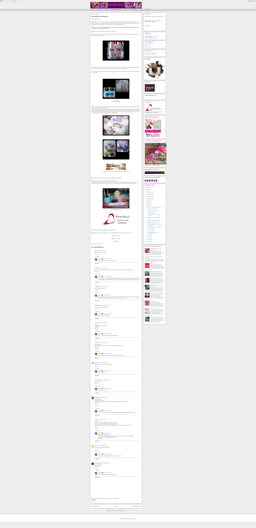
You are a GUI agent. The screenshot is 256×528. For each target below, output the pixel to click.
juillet (148, 201)
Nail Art (105, 9)
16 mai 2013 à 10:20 (107, 333)
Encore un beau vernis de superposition (152, 233)
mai (148, 205)
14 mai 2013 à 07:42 (104, 267)
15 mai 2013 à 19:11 (102, 419)
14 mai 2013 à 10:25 (106, 305)
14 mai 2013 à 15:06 (103, 342)
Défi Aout (152, 263)
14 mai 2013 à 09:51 (107, 295)
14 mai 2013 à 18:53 (105, 380)
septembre (149, 198)
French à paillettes (151, 212)
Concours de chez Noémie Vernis (154, 207)
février (148, 239)
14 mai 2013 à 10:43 (107, 313)
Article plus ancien (136, 506)
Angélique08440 (98, 463)
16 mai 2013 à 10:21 (107, 370)
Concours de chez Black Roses (153, 220)
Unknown (97, 362)
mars (148, 237)
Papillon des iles (98, 305)
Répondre (96, 254)
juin (148, 203)
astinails (99, 258)
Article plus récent (95, 506)
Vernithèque (99, 9)
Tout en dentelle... (151, 230)
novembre (149, 194)
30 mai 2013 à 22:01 (107, 472)
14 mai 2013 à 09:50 (107, 276)
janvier (148, 241)
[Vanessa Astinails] (145, 45)
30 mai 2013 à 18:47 (105, 463)
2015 (147, 187)
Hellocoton (154, 54)
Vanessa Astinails (147, 44)
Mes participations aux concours (116, 9)
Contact (140, 9)
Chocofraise (97, 286)
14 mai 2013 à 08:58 (104, 286)
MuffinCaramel (98, 380)
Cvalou (96, 250)
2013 (147, 191)
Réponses (98, 256)
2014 (147, 189)
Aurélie (96, 419)
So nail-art (97, 445)
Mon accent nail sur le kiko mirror (154, 226)
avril (148, 235)
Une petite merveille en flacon (156, 278)
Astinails (149, 54)
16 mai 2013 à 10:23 (107, 410)
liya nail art (97, 322)
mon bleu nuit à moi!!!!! (152, 208)
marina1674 (97, 267)
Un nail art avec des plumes (153, 210)
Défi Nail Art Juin (153, 301)
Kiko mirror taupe (150, 228)
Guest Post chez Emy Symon (156, 317)
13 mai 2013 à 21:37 (102, 250)
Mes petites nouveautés (152, 222)
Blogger (134, 518)
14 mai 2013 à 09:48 (107, 258)
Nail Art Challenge (132, 9)
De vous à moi (147, 9)
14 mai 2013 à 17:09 (103, 362)
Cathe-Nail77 (97, 397)
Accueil (93, 9)
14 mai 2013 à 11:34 (103, 322)
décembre (149, 192)
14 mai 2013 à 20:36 (104, 397)
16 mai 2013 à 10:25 (107, 433)
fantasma (96, 342)
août (148, 200)
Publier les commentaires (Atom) (118, 510)
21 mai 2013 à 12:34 (103, 445)
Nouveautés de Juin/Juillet (155, 271)
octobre (149, 196)
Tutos (126, 9)
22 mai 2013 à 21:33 (107, 454)
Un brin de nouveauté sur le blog (157, 293)
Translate (155, 38)
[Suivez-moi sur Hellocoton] (151, 53)
